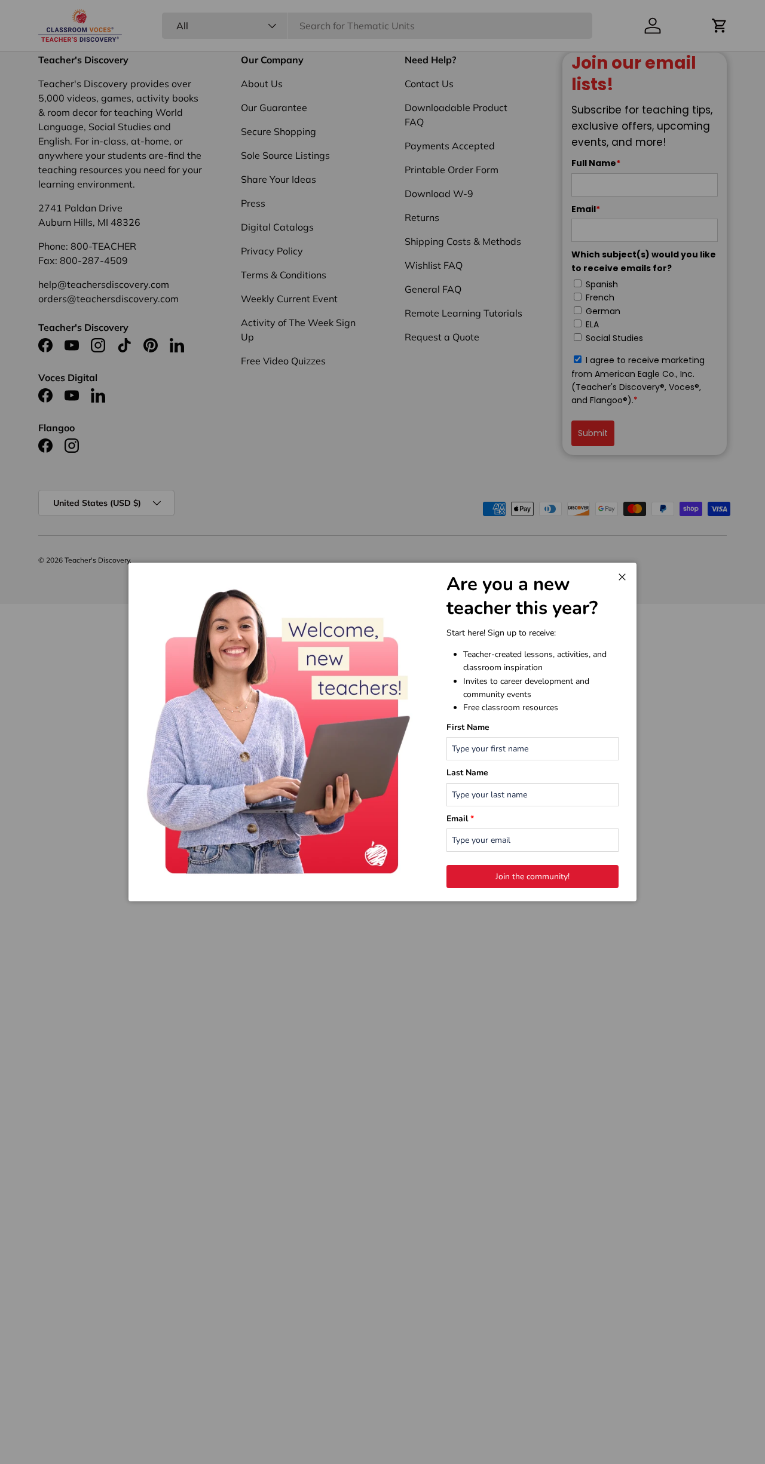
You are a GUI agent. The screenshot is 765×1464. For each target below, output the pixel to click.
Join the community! (532, 876)
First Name (467, 727)
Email (460, 818)
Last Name (467, 772)
